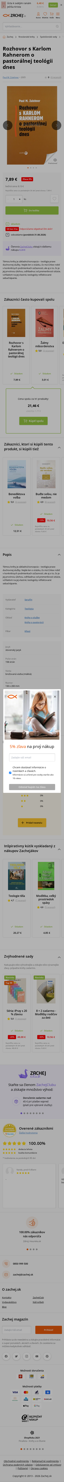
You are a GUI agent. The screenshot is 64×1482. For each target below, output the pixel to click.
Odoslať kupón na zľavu (32, 787)
